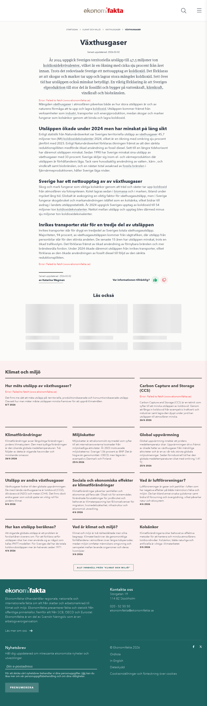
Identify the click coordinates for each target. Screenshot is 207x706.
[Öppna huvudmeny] (199, 10)
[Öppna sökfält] (183, 10)
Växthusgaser (112, 29)
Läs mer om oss (16, 631)
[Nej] (164, 280)
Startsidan (72, 29)
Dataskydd (117, 667)
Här (84, 673)
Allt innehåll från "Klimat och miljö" (103, 567)
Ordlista (115, 654)
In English (116, 661)
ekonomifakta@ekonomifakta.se (132, 610)
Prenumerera (22, 687)
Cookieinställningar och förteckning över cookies (143, 674)
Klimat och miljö (91, 29)
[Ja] (155, 280)
